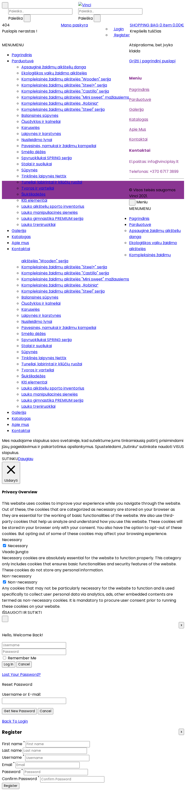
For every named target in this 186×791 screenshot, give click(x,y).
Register (121, 35)
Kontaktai (21, 249)
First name (12, 744)
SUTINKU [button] (10, 459)
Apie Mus (137, 129)
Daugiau (25, 459)
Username (12, 757)
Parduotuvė (23, 61)
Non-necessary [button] (16, 576)
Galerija (19, 230)
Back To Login (15, 721)
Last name (12, 750)
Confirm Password (19, 779)
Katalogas (21, 237)
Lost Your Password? (21, 674)
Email (7, 764)
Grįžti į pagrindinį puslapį (152, 61)
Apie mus (20, 243)
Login (118, 29)
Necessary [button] (12, 540)
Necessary (18, 546)
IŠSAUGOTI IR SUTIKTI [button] (22, 612)
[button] (157, 25)
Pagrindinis (22, 55)
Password (11, 772)
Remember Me (21, 658)
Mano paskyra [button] (74, 25)
